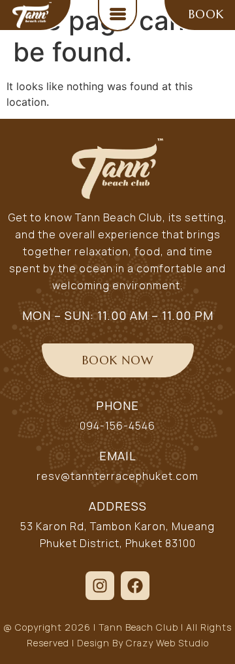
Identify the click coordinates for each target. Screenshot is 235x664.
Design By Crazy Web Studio (143, 643)
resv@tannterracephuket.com (117, 476)
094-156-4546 (117, 426)
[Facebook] (135, 585)
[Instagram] (100, 585)
